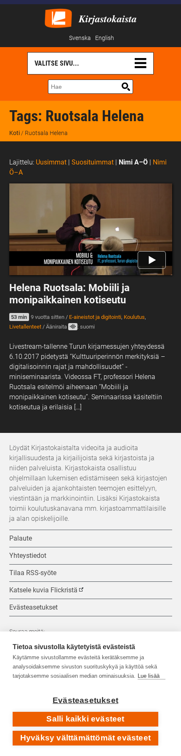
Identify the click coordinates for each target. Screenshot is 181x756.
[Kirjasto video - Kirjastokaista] (58, 17)
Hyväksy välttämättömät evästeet (85, 737)
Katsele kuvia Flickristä (43, 590)
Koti (14, 133)
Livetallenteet (25, 327)
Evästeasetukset (85, 700)
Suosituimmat (93, 162)
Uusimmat (51, 162)
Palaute (20, 538)
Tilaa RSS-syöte (32, 573)
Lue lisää (149, 676)
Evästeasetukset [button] (33, 607)
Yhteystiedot (27, 556)
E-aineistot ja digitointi (95, 317)
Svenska (80, 38)
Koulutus (134, 317)
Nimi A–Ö (133, 162)
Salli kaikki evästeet (85, 718)
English (104, 38)
